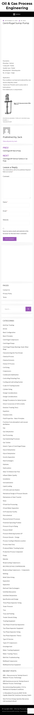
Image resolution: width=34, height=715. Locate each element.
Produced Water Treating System (13, 548)
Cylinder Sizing (7, 389)
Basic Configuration (9, 332)
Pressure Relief (8, 530)
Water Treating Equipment (11, 650)
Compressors (7, 371)
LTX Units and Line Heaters (11, 490)
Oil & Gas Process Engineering (23, 709)
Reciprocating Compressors (11, 563)
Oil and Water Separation (11, 508)
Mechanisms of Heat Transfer (12, 497)
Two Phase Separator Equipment (13, 628)
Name (5, 202)
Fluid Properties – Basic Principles (13, 418)
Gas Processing (8, 435)
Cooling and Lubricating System (13, 382)
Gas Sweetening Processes (11, 439)
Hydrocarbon (7, 468)
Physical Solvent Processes (11, 519)
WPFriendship (15, 711)
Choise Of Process (9, 364)
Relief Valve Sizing (8, 577)
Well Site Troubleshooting (11, 657)
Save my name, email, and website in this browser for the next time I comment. (15, 232)
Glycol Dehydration (9, 450)
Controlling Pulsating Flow (11, 378)
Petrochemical (7, 515)
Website (5, 220)
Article (5, 329)
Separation (6, 581)
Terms (5, 297)
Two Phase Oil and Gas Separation (13, 624)
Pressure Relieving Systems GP (12, 533)
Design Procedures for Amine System (14, 400)
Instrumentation (8, 482)
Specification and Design (10, 599)
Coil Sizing (6, 367)
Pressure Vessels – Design (11, 537)
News (4, 501)
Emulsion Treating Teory (10, 407)
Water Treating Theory (10, 654)
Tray (4, 610)
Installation (6, 479)
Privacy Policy (7, 293)
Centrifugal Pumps (9, 343)
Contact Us (6, 290)
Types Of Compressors (10, 643)
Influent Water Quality (10, 475)
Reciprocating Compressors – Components (16, 570)
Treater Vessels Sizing (10, 617)
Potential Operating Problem (12, 522)
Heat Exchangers (8, 461)
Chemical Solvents (8, 360)
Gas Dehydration (8, 431)
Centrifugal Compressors (11, 340)
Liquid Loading (7, 486)
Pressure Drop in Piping (10, 526)
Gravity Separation (9, 457)
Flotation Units (7, 415)
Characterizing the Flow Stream (13, 353)
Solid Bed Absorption (9, 592)
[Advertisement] (17, 43)
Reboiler (5, 559)
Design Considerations (10, 393)
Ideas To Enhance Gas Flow (11, 471)
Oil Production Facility (10, 512)
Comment (6, 176)
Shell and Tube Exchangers (11, 588)
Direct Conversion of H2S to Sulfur (14, 404)
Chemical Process (8, 356)
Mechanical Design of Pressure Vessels (15, 493)
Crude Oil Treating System (11, 385)
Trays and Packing (8, 614)
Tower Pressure (8, 606)
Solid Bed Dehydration (10, 595)
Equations (6, 411)
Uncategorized (7, 646)
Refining (5, 573)
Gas (4, 428)
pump (10, 122)
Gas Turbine (6, 442)
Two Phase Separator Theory (12, 635)
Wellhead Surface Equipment (12, 665)
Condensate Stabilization (11, 375)
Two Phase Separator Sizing (11, 632)
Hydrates (6, 464)
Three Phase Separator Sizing (12, 603)
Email (5, 211)
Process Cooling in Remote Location (14, 541)
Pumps (5, 555)
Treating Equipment (9, 621)
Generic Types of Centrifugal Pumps (14, 446)
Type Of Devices (8, 639)
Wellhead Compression (10, 661)
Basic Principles (8, 336)
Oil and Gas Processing (10, 504)
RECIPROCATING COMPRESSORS (14, 566)
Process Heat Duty (9, 544)
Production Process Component (13, 552)
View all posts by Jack (10, 141)
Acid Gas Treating (8, 325)
